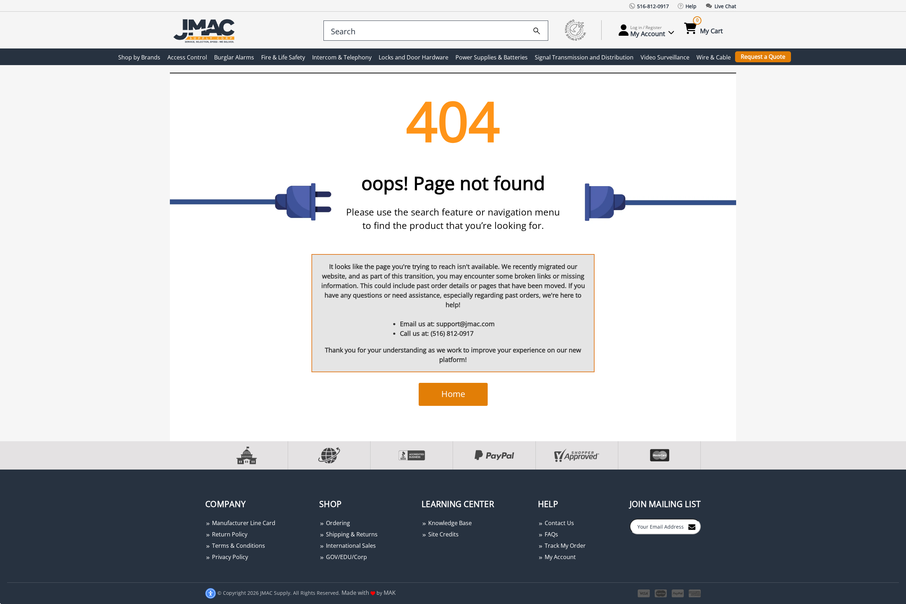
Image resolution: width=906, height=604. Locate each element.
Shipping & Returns (351, 534)
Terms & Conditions (238, 546)
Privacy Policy (229, 557)
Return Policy (229, 534)
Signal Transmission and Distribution (584, 57)
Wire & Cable (713, 57)
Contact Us (558, 523)
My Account (559, 557)
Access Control (187, 57)
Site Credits (443, 534)
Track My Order (564, 546)
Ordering (337, 523)
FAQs (550, 534)
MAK (390, 593)
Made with (356, 593)
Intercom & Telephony (342, 57)
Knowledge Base (449, 523)
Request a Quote (763, 57)
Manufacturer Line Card (243, 523)
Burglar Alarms (234, 57)
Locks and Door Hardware (413, 57)
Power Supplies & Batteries (491, 57)
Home (453, 393)
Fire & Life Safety (283, 57)
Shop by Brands (139, 57)
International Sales (350, 546)
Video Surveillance (665, 57)
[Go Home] (205, 30)
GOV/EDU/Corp (346, 557)
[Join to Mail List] (691, 526)
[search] (536, 29)
